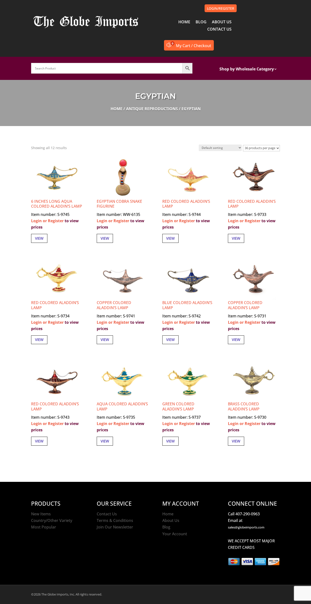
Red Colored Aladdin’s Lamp (186, 204)
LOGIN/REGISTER (220, 8)
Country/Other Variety (51, 520)
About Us (170, 520)
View (39, 238)
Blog (166, 527)
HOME (184, 22)
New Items (41, 514)
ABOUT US (222, 22)
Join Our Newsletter (115, 527)
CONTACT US (219, 29)
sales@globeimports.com (246, 527)
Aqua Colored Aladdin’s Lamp (122, 406)
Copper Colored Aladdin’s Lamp (114, 305)
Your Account (174, 533)
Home (116, 108)
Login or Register (47, 220)
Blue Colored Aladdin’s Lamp (187, 305)
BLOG (201, 22)
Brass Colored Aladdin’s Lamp (243, 406)
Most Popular (43, 527)
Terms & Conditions (115, 520)
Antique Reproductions (152, 108)
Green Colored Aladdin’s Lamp (178, 406)
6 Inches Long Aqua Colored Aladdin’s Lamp (56, 204)
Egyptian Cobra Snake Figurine (119, 204)
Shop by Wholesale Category (246, 69)
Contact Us (107, 514)
